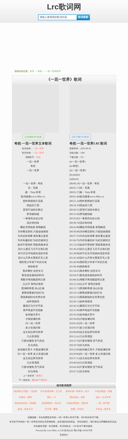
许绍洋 (80, 409)
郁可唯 (106, 403)
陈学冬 (107, 409)
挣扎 (49, 397)
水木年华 (106, 397)
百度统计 (64, 435)
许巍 (110, 391)
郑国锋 (33, 403)
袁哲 (83, 397)
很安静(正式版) (21, 391)
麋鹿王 (39, 376)
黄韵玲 (85, 403)
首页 (32, 71)
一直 (99, 403)
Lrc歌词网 (64, 7)
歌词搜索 (53, 426)
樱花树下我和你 (39, 380)
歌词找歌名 (65, 426)
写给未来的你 (21, 403)
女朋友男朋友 (73, 403)
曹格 (55, 409)
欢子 (87, 391)
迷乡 (98, 397)
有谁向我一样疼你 (74, 391)
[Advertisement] (64, 45)
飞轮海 (33, 391)
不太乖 (48, 409)
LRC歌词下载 (79, 426)
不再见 (99, 409)
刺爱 (73, 409)
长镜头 (22, 397)
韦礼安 (57, 403)
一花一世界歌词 (53, 71)
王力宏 (59, 391)
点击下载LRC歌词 (80, 137)
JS (55, 397)
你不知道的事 (47, 391)
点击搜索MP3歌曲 (33, 137)
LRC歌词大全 (66, 430)
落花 (20, 409)
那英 (29, 397)
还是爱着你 (47, 403)
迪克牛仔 (28, 409)
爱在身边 (74, 397)
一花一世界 (38, 148)
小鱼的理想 (100, 391)
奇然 (40, 71)
